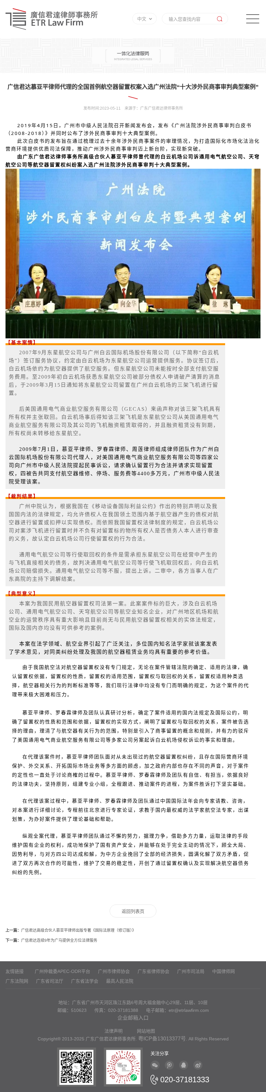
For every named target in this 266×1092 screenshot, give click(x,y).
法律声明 (113, 1031)
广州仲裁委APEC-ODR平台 (62, 971)
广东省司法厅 (49, 981)
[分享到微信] (155, 1065)
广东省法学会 (84, 981)
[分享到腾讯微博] (169, 1065)
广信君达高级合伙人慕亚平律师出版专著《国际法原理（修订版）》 (71, 930)
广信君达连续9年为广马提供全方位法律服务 (51, 940)
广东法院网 (17, 981)
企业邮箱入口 (133, 1018)
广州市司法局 (190, 971)
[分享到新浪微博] (197, 1065)
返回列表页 (133, 911)
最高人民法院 (119, 981)
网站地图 (146, 1031)
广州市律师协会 (114, 971)
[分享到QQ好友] (183, 1065)
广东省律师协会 (153, 971)
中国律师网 (223, 971)
